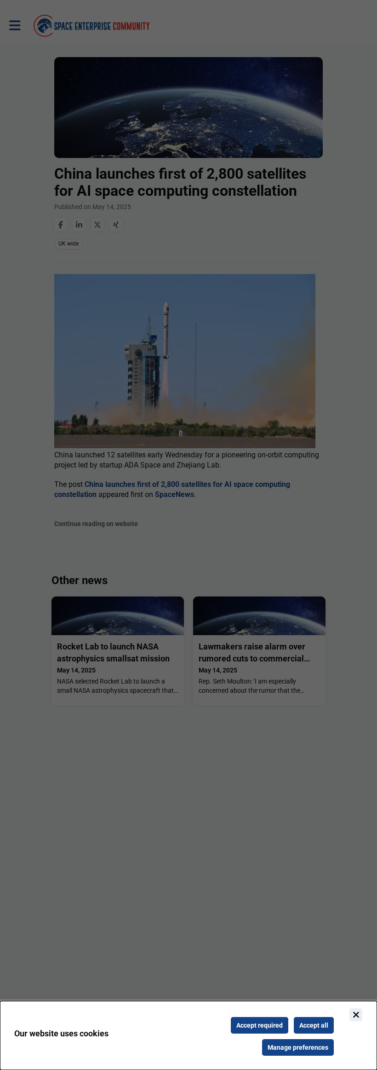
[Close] (355, 1014)
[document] (188, 1035)
